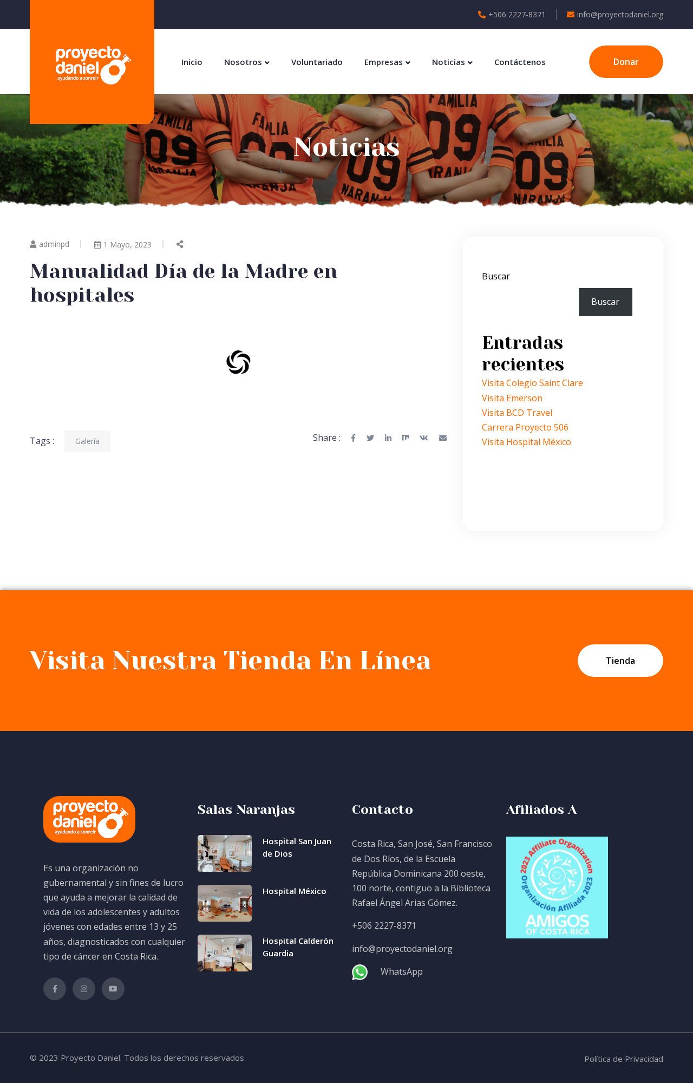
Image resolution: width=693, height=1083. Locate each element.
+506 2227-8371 (517, 14)
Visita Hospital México (526, 442)
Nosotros (243, 61)
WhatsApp (402, 971)
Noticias (448, 61)
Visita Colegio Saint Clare (532, 383)
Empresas (383, 61)
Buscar (496, 276)
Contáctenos (520, 61)
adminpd (54, 244)
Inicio (191, 61)
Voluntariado (317, 61)
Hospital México (294, 890)
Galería (87, 441)
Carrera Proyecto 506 (525, 427)
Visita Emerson (512, 398)
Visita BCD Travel (517, 413)
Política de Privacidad (623, 1058)
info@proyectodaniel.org (620, 14)
